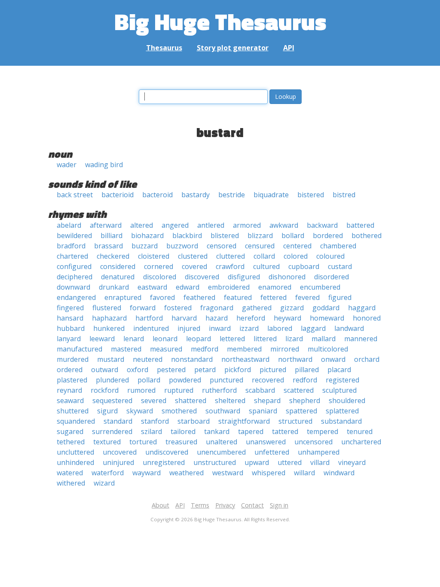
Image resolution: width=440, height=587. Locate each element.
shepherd (304, 400)
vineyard (352, 462)
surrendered (112, 431)
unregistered (164, 462)
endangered (76, 297)
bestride (231, 194)
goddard (325, 307)
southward (222, 411)
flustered (106, 307)
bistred (344, 194)
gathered (257, 307)
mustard (110, 359)
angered (175, 225)
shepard (267, 400)
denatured (117, 276)
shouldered (347, 400)
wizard (104, 483)
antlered (210, 225)
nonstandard (192, 359)
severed (153, 400)
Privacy (225, 505)
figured (339, 297)
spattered (301, 411)
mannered (360, 338)
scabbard (260, 390)
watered (70, 472)
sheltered (230, 400)
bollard (292, 235)
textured (107, 441)
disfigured (244, 276)
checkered (113, 256)
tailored (183, 431)
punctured (226, 380)
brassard (108, 246)
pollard (149, 380)
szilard (151, 431)
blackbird (187, 235)
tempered (322, 431)
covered (194, 266)
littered (265, 338)
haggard (362, 307)
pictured (273, 369)
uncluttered (75, 452)
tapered (250, 431)
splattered (342, 411)
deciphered (74, 276)
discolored (159, 276)
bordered (328, 235)
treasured (181, 441)
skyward (139, 411)
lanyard (69, 338)
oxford (137, 369)
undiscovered (166, 452)
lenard (133, 338)
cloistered (153, 256)
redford (305, 380)
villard (320, 462)
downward (73, 287)
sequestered (112, 400)
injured (188, 328)
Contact (252, 505)
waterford (108, 472)
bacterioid (117, 194)
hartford (149, 318)
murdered (73, 359)
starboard (193, 421)
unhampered (318, 452)
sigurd (107, 411)
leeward (102, 338)
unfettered (271, 452)
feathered (199, 297)
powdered (185, 380)
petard (205, 369)
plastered (72, 380)
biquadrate (271, 194)
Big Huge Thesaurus (220, 21)
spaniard (263, 411)
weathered (186, 472)
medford (204, 349)
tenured (360, 431)
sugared (70, 431)
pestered (171, 369)
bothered (366, 235)
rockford (105, 390)
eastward (152, 287)
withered (71, 483)
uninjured (118, 462)
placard (339, 369)
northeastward (245, 359)
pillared (307, 369)
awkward (283, 225)
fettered (273, 297)
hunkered (109, 328)
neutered (147, 359)
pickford (237, 369)
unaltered (221, 441)
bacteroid (157, 194)
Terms (200, 505)
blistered (225, 235)
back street (75, 194)
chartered (72, 256)
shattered (190, 400)
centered (297, 246)
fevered (307, 297)
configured (74, 266)
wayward (146, 472)
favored (162, 297)
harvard (184, 318)
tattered (285, 431)
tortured (143, 441)
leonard (165, 338)
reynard (69, 390)
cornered (158, 266)
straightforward (244, 421)
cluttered (230, 256)
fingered (70, 307)
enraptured (122, 297)
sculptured (339, 390)
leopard (198, 338)
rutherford (219, 390)
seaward (70, 400)
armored (247, 225)
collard (264, 256)
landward (349, 328)
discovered (202, 276)
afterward (106, 225)
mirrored (284, 349)
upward (256, 462)
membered (244, 349)
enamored (274, 287)
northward (295, 359)
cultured (266, 266)
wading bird (104, 164)
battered (360, 225)
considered (117, 266)
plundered (112, 380)
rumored (141, 390)
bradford (71, 246)
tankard (216, 431)
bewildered (74, 235)
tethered (71, 441)
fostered (178, 307)
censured (260, 246)
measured (166, 349)
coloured (330, 256)
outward (104, 369)
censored (221, 246)
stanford (155, 421)
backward (322, 225)
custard (340, 266)
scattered (299, 390)
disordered (331, 276)
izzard (249, 328)
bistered (310, 194)
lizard (294, 338)
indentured (151, 328)
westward (227, 472)
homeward (327, 318)
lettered (232, 338)
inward (220, 328)
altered (141, 225)
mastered (126, 349)
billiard (111, 235)
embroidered (229, 287)
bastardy (195, 194)
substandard (341, 421)
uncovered (120, 452)
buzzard (144, 246)
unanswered (266, 441)
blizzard (260, 235)
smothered (179, 411)
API (288, 47)
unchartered (361, 441)
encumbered (320, 287)
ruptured (178, 390)
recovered (268, 380)
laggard (313, 328)
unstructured (214, 462)
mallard (324, 338)
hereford (250, 318)
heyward (287, 318)
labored (279, 328)
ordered (69, 369)
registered (342, 380)
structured (295, 421)
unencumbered (221, 452)
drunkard (114, 287)
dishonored (287, 276)
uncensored (313, 441)
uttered (290, 462)
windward (339, 472)
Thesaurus (164, 47)
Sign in (279, 505)
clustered (193, 256)
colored (296, 256)
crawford (230, 266)
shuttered (73, 411)
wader (66, 164)
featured (238, 297)
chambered (338, 246)
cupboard (303, 266)
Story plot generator (233, 47)
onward (333, 359)
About (160, 505)
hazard (216, 318)
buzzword (182, 246)
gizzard (292, 307)
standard (118, 421)
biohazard (147, 235)
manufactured (79, 349)
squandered (76, 421)
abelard (69, 225)
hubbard (71, 328)
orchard (366, 359)
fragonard (216, 307)
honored (367, 318)
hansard (70, 318)
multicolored (328, 349)
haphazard (109, 318)
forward (143, 307)
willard (304, 472)
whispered (268, 472)
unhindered (75, 462)
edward (187, 287)
